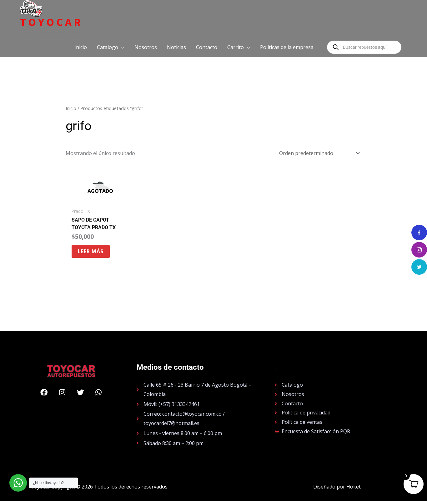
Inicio (71, 108)
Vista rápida (100, 198)
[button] (110, 47)
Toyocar (51, 22)
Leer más (90, 251)
